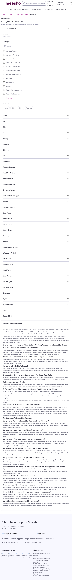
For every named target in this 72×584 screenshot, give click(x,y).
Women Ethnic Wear (21, 14)
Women (9, 14)
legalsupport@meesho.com (41, 574)
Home (3, 14)
